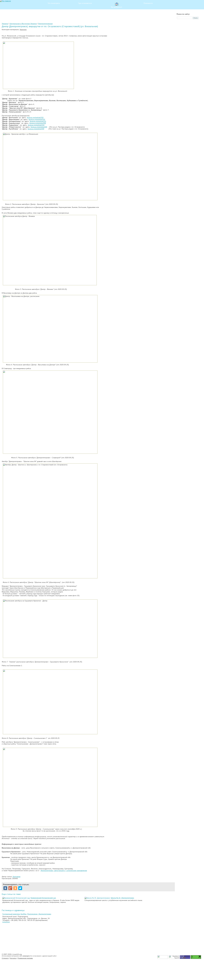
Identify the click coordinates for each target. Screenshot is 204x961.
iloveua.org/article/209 (39, 127)
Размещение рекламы (25, 958)
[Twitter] (20, 888)
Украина (5, 24)
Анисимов (16, 877)
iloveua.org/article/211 (38, 121)
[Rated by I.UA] (162, 958)
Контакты (13, 958)
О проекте (5, 958)
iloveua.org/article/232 (37, 119)
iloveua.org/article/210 (36, 125)
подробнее (6, 922)
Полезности (148, 3)
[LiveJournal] (25, 888)
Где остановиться (85, 3)
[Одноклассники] (15, 888)
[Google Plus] (10, 888)
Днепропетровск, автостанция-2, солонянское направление (64, 870)
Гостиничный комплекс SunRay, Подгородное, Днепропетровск (26, 914)
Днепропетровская (45, 24)
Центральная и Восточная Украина (23, 24)
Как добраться (116, 7)
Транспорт (23, 29)
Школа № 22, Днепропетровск (122, 898)
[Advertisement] (45, 16)
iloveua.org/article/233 (35, 117)
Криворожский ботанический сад (43, 898)
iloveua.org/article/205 (37, 123)
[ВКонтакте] (5, 888)
